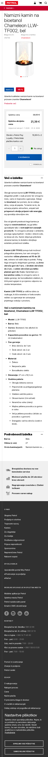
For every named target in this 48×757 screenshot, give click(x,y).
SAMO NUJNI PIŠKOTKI (24, 751)
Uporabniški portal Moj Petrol (17, 570)
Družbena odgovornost (14, 540)
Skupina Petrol (10, 515)
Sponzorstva (9, 548)
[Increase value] (20, 148)
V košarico (24, 157)
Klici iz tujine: (9, 635)
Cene (6, 691)
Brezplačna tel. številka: (14, 627)
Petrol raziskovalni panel (14, 602)
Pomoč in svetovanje (13, 662)
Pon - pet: (8, 639)
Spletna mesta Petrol (13, 597)
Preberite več (10, 103)
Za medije (8, 536)
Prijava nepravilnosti (13, 544)
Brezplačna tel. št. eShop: (15, 631)
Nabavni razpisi (10, 556)
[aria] (6, 613)
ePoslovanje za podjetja (14, 574)
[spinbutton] (14, 148)
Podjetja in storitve (12, 519)
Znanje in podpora (12, 666)
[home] (11, 3)
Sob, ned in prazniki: (13, 643)
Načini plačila (10, 696)
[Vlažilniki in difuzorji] (5, 8)
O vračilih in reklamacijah (15, 704)
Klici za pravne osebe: (14, 647)
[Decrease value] (8, 148)
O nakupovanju (10, 683)
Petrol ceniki (9, 670)
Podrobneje (10, 732)
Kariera (7, 528)
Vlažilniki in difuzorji (10, 8)
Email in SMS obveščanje (15, 606)
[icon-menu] (2, 3)
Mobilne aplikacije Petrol (15, 593)
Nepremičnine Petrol (13, 552)
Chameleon (25, 38)
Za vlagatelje (9, 532)
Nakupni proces (11, 687)
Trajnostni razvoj (11, 523)
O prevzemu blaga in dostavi (16, 700)
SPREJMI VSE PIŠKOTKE (24, 744)
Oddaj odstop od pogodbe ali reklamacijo (22, 708)
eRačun (7, 578)
